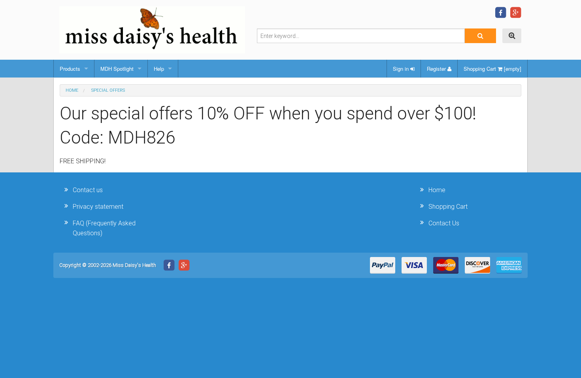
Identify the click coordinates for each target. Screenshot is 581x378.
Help (159, 68)
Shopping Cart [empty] (492, 68)
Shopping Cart (448, 206)
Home (72, 90)
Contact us (88, 190)
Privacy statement (98, 206)
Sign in (401, 68)
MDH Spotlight (117, 68)
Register (437, 68)
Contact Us (443, 223)
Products (70, 68)
